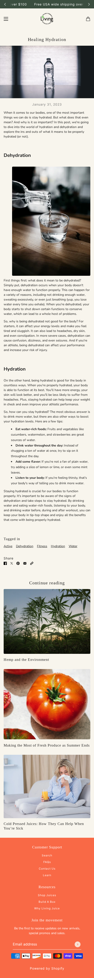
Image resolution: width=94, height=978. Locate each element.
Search (47, 855)
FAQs (47, 862)
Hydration (58, 546)
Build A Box (47, 901)
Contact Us (47, 868)
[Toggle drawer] (6, 19)
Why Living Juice (47, 908)
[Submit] (78, 944)
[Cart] (88, 19)
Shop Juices (47, 895)
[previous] (5, 4)
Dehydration (24, 546)
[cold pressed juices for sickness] (47, 786)
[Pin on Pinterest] (18, 563)
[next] (89, 4)
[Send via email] (24, 563)
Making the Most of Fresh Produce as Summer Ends (47, 745)
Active (8, 546)
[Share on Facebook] (5, 563)
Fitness (42, 546)
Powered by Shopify (47, 968)
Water (73, 546)
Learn (47, 875)
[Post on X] (12, 563)
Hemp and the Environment (26, 660)
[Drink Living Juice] (47, 19)
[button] (31, 563)
